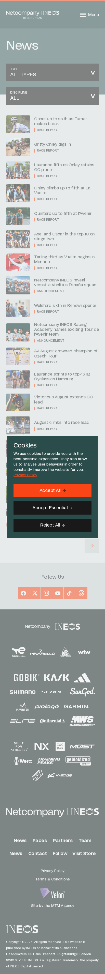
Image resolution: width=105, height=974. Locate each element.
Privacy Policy (25, 475)
